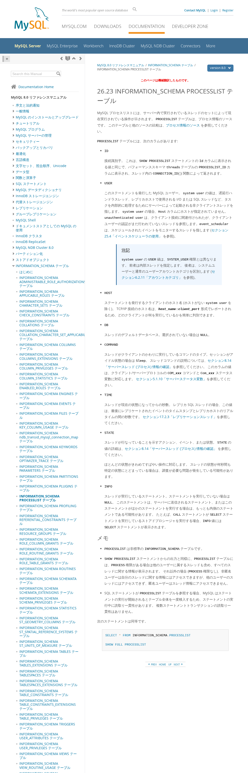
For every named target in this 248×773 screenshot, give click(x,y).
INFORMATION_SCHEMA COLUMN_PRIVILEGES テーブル (43, 366)
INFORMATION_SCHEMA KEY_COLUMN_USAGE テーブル (44, 425)
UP (169, 664)
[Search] (58, 73)
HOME (162, 664)
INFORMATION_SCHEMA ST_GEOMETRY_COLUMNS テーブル (47, 620)
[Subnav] (13, 111)
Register (227, 10)
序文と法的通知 (27, 105)
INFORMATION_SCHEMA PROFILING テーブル (47, 508)
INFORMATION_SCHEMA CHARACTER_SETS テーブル (40, 303)
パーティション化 (29, 254)
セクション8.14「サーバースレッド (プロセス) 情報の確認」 (171, 448)
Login (214, 10)
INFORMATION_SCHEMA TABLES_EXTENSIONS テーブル (43, 663)
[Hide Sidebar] (6, 59)
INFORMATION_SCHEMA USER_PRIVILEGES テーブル (40, 746)
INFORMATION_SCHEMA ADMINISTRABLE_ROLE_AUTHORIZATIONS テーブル (52, 282)
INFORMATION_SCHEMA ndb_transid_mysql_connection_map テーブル (48, 437)
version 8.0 (218, 68)
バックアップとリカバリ (34, 147)
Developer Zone (190, 26)
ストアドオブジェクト (33, 260)
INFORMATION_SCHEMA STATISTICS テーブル (48, 610)
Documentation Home (36, 86)
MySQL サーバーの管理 (34, 135)
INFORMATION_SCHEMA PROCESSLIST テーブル (39, 498)
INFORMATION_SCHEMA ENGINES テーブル (48, 396)
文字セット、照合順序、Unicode (41, 166)
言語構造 (22, 160)
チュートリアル (27, 123)
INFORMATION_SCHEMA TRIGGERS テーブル (47, 726)
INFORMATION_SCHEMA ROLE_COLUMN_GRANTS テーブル (46, 541)
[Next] (81, 58)
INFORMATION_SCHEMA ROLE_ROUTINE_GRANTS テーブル (46, 551)
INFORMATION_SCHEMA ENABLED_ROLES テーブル (40, 386)
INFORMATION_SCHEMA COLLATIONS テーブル (38, 323)
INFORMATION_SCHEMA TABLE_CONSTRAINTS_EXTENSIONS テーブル (47, 704)
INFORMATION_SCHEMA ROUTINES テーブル (47, 571)
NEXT (177, 664)
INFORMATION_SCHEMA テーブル (42, 266)
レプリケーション (29, 208)
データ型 (22, 172)
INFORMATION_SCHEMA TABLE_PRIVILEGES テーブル (41, 716)
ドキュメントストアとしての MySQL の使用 (46, 228)
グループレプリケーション (36, 214)
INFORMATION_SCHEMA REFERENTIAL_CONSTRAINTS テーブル (48, 520)
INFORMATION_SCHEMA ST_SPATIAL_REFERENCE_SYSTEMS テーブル (48, 632)
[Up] (74, 58)
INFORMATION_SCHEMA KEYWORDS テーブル (48, 449)
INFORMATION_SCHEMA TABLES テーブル (48, 653)
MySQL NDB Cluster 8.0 (35, 247)
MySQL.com (74, 26)
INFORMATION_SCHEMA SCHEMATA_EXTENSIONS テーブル (46, 590)
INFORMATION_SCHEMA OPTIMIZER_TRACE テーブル (41, 459)
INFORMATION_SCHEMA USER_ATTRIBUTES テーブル (41, 736)
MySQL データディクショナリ (39, 190)
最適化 (21, 153)
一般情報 (22, 111)
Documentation (147, 26)
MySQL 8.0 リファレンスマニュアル (120, 65)
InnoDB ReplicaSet (31, 242)
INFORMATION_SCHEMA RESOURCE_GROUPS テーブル (42, 531)
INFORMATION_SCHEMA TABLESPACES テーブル (38, 673)
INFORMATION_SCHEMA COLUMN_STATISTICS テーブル (43, 376)
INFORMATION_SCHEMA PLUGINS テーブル (48, 488)
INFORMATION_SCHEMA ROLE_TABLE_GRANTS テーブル (43, 561)
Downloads (107, 26)
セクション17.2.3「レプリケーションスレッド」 (180, 416)
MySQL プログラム (30, 129)
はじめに (26, 272)
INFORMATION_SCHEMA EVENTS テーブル (47, 406)
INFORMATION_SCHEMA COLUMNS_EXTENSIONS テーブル (46, 356)
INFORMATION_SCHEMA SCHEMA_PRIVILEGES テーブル (43, 600)
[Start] (67, 58)
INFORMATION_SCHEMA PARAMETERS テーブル (38, 468)
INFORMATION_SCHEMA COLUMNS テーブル (47, 347)
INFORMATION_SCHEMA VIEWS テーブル (48, 756)
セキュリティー (27, 141)
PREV (153, 664)
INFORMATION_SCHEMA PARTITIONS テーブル (48, 478)
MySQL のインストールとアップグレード (47, 117)
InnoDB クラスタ (29, 236)
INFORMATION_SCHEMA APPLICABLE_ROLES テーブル (42, 293)
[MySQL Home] (31, 19)
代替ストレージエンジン (34, 202)
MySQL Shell (26, 220)
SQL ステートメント (31, 184)
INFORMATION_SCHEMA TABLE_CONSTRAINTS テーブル (43, 693)
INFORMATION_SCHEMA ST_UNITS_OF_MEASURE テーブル (45, 643)
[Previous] (61, 58)
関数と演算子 (26, 178)
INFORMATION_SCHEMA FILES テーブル (48, 415)
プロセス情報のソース (183, 125)
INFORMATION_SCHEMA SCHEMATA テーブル (48, 581)
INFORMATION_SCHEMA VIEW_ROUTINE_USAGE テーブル (44, 765)
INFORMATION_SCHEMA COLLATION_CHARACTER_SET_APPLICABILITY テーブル (54, 335)
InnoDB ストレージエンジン (37, 196)
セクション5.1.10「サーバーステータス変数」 (171, 379)
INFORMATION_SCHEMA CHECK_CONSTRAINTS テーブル (44, 313)
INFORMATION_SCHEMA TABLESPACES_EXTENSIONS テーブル (48, 683)
